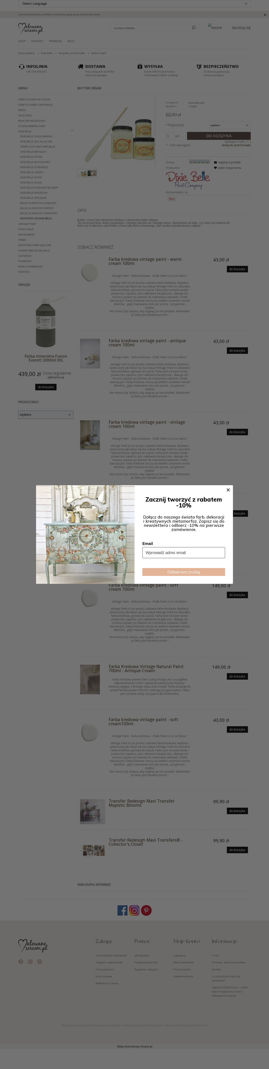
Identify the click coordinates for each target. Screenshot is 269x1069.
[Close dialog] (228, 490)
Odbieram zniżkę (183, 572)
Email (147, 543)
